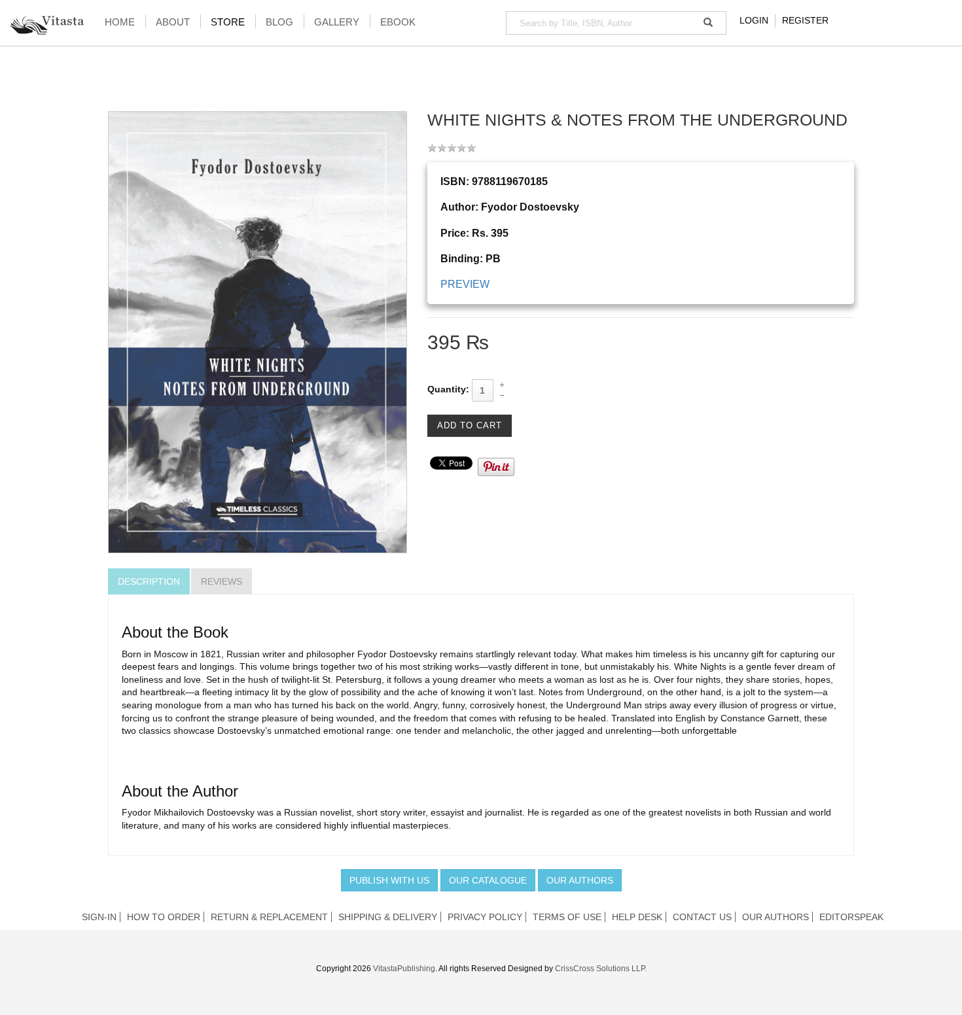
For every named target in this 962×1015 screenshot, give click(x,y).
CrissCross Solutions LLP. (601, 968)
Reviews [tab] (221, 581)
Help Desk (637, 917)
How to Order (163, 917)
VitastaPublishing (404, 968)
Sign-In (99, 917)
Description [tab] (149, 581)
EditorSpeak (851, 917)
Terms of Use (567, 917)
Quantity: (448, 389)
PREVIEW (465, 284)
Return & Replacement (269, 917)
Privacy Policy (485, 917)
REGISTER (805, 20)
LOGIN (753, 20)
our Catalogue (488, 880)
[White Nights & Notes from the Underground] (257, 331)
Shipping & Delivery (387, 917)
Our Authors (579, 880)
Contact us (702, 917)
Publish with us (389, 880)
